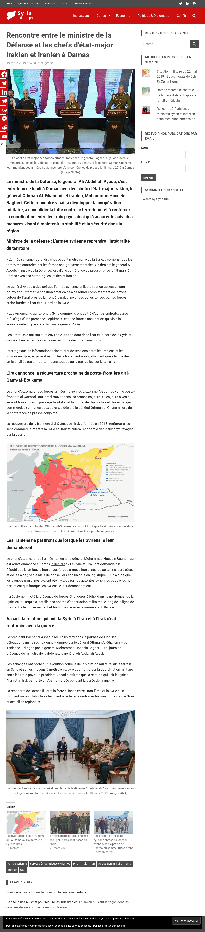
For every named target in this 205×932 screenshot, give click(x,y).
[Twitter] (4, 83)
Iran (92, 863)
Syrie (128, 863)
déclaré (50, 324)
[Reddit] (4, 127)
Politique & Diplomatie (153, 16)
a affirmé (73, 675)
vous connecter (34, 892)
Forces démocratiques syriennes (50, 863)
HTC (76, 863)
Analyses (49, 3)
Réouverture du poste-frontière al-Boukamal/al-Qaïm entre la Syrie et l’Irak (25, 840)
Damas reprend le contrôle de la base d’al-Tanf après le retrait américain (176, 95)
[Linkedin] (4, 92)
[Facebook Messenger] (4, 119)
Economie (123, 16)
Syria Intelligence (41, 63)
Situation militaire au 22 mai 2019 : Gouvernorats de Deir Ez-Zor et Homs (177, 77)
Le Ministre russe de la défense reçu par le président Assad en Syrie (69, 840)
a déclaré (67, 408)
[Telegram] (4, 101)
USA (22, 869)
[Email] (4, 136)
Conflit (181, 16)
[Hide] (1, 144)
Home (9, 3)
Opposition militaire (110, 863)
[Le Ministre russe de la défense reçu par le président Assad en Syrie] (70, 822)
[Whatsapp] (4, 110)
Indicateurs (81, 16)
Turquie (12, 869)
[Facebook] (4, 74)
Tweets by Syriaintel (155, 199)
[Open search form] (194, 15)
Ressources (81, 3)
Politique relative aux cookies (109, 925)
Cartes (63, 3)
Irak (84, 863)
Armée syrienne (17, 863)
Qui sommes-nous (28, 3)
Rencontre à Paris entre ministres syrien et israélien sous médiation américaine (176, 114)
